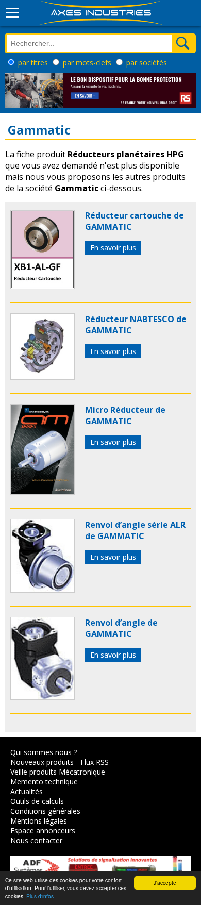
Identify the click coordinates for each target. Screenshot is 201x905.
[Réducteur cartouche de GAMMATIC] (42, 286)
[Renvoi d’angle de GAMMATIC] (42, 696)
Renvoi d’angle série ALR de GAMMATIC (135, 530)
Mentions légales (38, 821)
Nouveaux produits (42, 762)
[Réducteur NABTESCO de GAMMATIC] (42, 376)
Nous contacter (36, 840)
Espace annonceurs (42, 830)
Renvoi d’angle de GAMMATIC (121, 628)
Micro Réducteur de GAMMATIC (125, 415)
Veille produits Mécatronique (57, 772)
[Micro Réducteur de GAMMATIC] (42, 491)
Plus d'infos (40, 896)
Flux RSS (94, 762)
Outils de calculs (37, 801)
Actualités (26, 791)
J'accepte (165, 882)
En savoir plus (113, 248)
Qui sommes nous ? (43, 752)
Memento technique (44, 781)
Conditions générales (45, 811)
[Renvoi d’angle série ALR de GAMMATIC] (42, 589)
